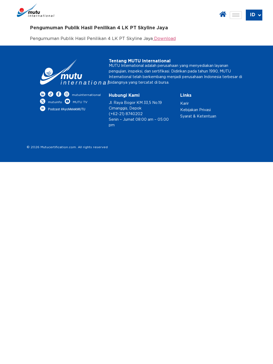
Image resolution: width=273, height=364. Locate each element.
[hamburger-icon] (236, 15)
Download (164, 39)
